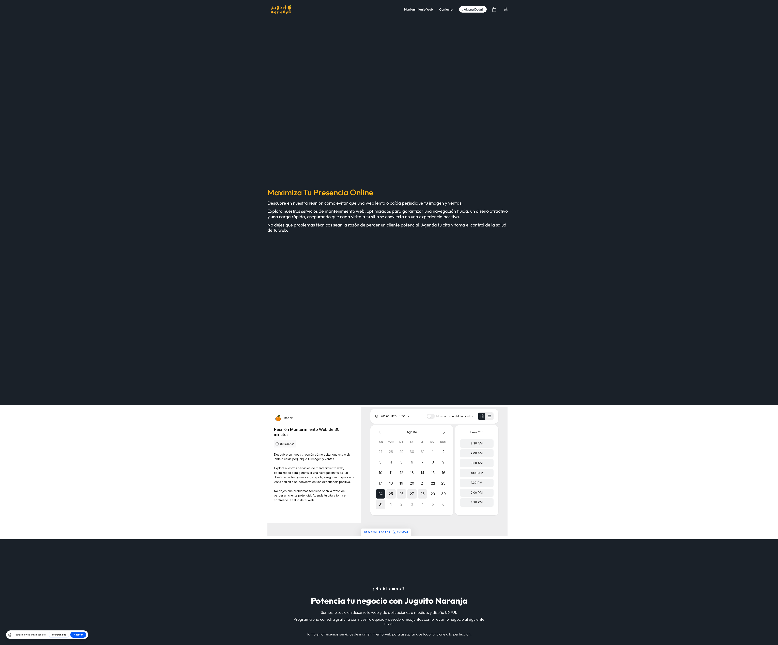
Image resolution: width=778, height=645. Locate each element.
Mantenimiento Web (418, 9)
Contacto (445, 9)
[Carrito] (494, 9)
